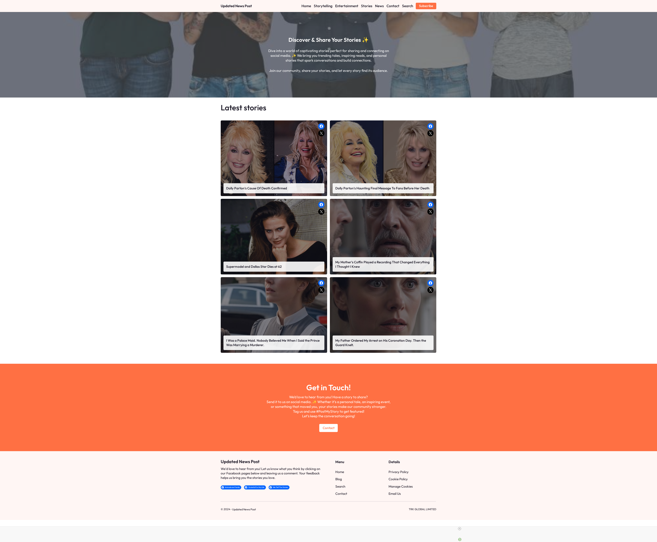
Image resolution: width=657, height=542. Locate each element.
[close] (459, 528)
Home (339, 472)
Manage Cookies (401, 486)
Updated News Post (236, 6)
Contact (328, 428)
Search (340, 486)
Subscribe (426, 6)
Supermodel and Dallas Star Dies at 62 (254, 266)
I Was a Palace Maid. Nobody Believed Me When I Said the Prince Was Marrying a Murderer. (273, 342)
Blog (338, 479)
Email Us (395, 494)
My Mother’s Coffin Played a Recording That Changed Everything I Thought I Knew (382, 264)
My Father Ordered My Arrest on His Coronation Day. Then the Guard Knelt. (380, 342)
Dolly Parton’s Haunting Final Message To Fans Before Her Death (382, 188)
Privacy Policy (399, 472)
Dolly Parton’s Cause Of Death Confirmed (256, 188)
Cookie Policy (398, 479)
